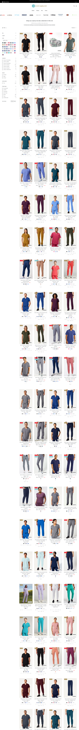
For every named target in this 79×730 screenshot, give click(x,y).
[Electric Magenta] (15, 45)
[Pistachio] (11, 51)
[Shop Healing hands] (65, 15)
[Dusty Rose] (13, 45)
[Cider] (3, 45)
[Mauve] (13, 49)
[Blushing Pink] (7, 43)
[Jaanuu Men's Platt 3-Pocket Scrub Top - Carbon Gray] (26, 719)
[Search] (74, 6)
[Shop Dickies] (58, 15)
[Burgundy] (9, 43)
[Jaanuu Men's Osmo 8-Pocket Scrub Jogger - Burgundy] (40, 688)
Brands (33, 10)
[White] (13, 53)
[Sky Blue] (5, 53)
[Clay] (5, 45)
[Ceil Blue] (15, 43)
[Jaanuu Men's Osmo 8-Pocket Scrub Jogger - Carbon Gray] (40, 719)
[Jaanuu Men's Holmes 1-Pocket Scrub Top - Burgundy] (26, 688)
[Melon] (15, 49)
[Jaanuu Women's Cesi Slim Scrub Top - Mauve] (55, 626)
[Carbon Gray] (11, 43)
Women (37, 10)
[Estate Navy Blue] (3, 47)
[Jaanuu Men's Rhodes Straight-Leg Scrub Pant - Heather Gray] (40, 399)
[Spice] (7, 53)
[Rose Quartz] (13, 51)
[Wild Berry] (15, 53)
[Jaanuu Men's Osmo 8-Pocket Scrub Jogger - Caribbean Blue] (70, 719)
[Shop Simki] (22, 15)
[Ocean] (7, 51)
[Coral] (7, 45)
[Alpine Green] (3, 43)
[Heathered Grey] (5, 49)
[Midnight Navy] (3, 51)
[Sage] (3, 53)
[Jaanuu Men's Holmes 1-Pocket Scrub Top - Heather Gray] (26, 399)
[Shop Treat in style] (36, 15)
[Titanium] (11, 53)
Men (42, 10)
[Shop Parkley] (15, 15)
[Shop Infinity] (72, 15)
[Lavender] (9, 49)
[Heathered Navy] (7, 49)
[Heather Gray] (3, 49)
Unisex (46, 10)
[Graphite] (11, 47)
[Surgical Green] (9, 53)
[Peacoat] (9, 51)
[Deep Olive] (11, 45)
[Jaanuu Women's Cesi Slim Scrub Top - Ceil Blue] (55, 204)
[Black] (5, 43)
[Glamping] (9, 47)
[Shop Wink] (43, 15)
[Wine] (3, 55)
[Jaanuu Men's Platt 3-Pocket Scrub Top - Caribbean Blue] (26, 139)
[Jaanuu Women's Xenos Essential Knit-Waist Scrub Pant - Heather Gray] (70, 496)
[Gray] (13, 47)
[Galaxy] (5, 47)
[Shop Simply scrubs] (29, 15)
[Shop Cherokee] (51, 15)
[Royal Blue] (15, 51)
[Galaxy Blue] (7, 47)
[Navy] (5, 51)
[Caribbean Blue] (13, 43)
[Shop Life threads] (7, 15)
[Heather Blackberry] (15, 47)
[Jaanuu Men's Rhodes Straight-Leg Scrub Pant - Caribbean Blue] (40, 139)
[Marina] (11, 49)
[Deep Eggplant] (9, 45)
